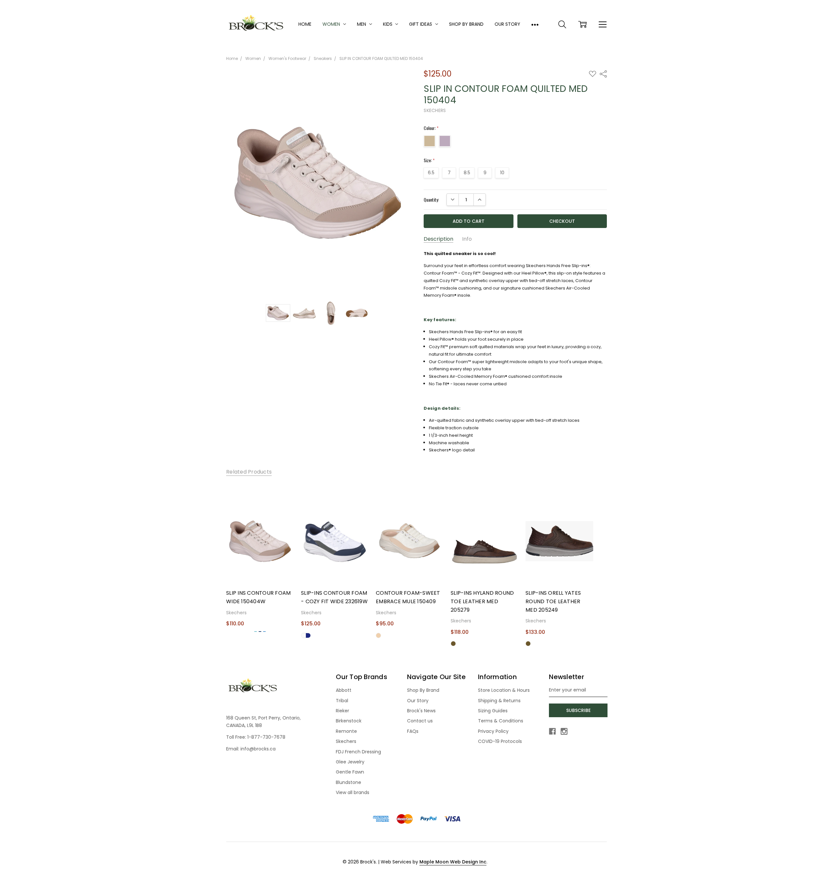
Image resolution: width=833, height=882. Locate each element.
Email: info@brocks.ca (251, 749)
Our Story (507, 24)
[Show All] (535, 24)
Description (438, 239)
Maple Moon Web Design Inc (452, 862)
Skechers (346, 741)
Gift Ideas (421, 24)
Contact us (420, 721)
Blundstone (348, 782)
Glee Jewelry (350, 762)
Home (304, 24)
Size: (429, 160)
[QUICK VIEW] (286, 507)
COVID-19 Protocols (500, 741)
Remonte (346, 731)
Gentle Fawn (350, 772)
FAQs (412, 731)
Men (362, 24)
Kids (388, 24)
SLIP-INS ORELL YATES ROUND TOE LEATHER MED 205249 (553, 601)
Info (467, 239)
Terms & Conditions (500, 721)
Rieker (342, 710)
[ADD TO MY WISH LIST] (286, 517)
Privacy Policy (493, 731)
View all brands (352, 792)
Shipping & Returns (499, 700)
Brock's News (421, 710)
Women (331, 24)
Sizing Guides (493, 710)
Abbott (343, 690)
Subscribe (578, 710)
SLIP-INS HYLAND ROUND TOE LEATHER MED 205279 (482, 601)
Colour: (431, 127)
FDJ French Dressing (358, 751)
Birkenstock (349, 721)
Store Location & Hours (504, 690)
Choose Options (259, 572)
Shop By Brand (466, 24)
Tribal (342, 700)
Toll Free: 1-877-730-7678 (255, 737)
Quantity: (431, 199)
